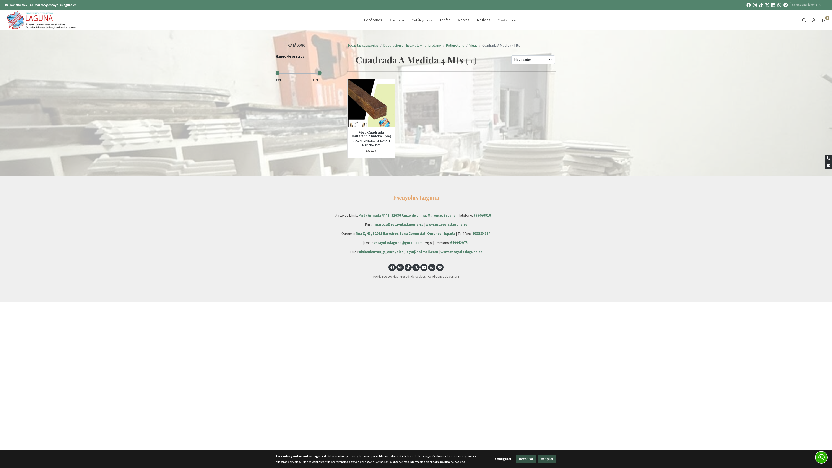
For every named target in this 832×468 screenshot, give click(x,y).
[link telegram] (785, 5)
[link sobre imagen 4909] (371, 103)
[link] (42, 20)
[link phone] (828, 158)
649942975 (459, 242)
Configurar (503, 458)
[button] (397, 20)
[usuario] (813, 20)
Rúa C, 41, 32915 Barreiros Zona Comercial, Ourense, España (406, 233)
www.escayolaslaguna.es (446, 224)
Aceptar (547, 458)
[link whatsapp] (779, 5)
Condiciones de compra (443, 276)
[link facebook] (748, 5)
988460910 (482, 215)
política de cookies (452, 462)
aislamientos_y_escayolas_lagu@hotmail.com (399, 251)
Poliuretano (455, 45)
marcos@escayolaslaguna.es (55, 5)
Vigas (473, 45)
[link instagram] (755, 5)
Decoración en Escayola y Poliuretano (412, 45)
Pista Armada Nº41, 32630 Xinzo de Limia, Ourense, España (407, 215)
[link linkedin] (773, 5)
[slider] (278, 73)
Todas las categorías (363, 45)
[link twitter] (767, 5)
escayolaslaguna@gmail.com (398, 242)
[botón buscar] (803, 20)
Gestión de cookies (413, 276)
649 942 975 (18, 5)
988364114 (482, 233)
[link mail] (828, 165)
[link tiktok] (761, 5)
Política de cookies (385, 276)
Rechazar (526, 458)
